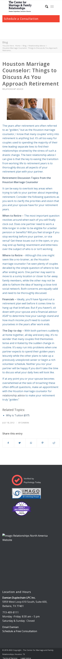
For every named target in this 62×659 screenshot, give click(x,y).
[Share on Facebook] (8, 442)
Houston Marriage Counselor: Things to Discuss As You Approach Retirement (30, 73)
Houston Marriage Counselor (20, 182)
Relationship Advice (12, 89)
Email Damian (10, 627)
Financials (8, 299)
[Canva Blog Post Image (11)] (31, 109)
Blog (5, 42)
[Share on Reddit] (53, 442)
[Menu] (52, 6)
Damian (25, 422)
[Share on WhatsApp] (31, 442)
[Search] (45, 6)
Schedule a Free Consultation (19, 631)
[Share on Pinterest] (42, 442)
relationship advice (13, 395)
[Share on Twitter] (19, 442)
